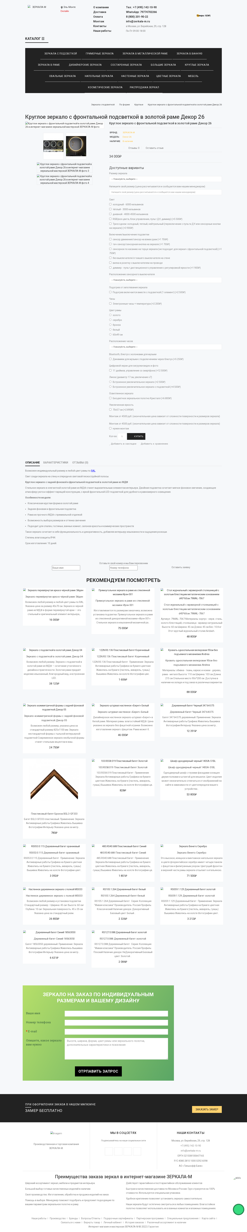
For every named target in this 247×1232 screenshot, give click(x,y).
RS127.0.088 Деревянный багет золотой (123, 938)
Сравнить (43, 609)
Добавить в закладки (123, 443)
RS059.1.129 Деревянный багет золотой (192, 895)
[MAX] (238, 1182)
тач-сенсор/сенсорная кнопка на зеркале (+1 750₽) (141, 244)
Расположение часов (121, 341)
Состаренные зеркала (126, 64)
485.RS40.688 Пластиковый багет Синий (123, 852)
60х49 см (117, 334)
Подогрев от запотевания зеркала (128, 287)
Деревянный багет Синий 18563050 (54, 938)
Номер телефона (38, 1022)
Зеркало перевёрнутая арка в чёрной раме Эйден (54, 596)
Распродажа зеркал (144, 87)
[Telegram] (239, 1196)
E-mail (32, 1031)
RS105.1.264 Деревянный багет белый (123, 895)
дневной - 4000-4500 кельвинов (130, 214)
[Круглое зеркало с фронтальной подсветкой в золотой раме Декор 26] (64, 125)
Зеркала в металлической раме (145, 53)
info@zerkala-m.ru (138, 21)
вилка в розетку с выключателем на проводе (137, 263)
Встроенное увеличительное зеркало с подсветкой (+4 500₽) (146, 387)
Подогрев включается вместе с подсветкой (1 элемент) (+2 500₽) (149, 292)
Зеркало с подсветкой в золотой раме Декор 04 (54, 656)
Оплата (98, 16)
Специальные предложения (182, 1218)
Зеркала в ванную (189, 53)
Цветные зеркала (168, 76)
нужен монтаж (120, 428)
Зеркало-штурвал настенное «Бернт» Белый (123, 711)
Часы (112, 299)
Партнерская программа (150, 1218)
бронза (116, 325)
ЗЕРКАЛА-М (129, 132)
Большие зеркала (163, 64)
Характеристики (55, 462)
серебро (117, 320)
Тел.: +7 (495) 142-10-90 (141, 7)
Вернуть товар (92, 1222)
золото (116, 315)
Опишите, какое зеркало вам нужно (44, 1042)
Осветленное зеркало (121, 393)
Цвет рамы (115, 310)
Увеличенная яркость (121, 404)
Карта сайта (208, 1218)
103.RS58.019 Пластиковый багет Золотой (122, 767)
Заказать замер (207, 1109)
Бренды (73, 1218)
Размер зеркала (118, 173)
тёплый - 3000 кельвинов (126, 209)
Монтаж (98, 21)
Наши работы (102, 30)
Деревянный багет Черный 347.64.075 (191, 711)
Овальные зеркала (62, 76)
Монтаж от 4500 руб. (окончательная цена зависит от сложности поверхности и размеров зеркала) (164, 416)
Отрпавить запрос (98, 1071)
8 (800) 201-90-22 (137, 16)
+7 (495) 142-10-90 (190, 1145)
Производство (58, 1218)
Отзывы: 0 (133, 148)
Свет (112, 199)
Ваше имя (33, 1013)
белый (116, 329)
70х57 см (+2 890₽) (123, 409)
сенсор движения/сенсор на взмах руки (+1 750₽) (140, 239)
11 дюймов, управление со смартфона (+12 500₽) (139, 370)
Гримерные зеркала (100, 53)
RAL (93, 470)
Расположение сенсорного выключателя (132, 274)
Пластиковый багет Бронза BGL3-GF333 (54, 813)
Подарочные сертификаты (118, 1218)
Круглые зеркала (197, 64)
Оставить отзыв (154, 148)
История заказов (134, 1222)
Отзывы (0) (80, 462)
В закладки (72, 609)
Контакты (99, 26)
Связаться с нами (70, 1222)
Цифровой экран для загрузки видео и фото (133, 365)
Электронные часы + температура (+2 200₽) (137, 303)
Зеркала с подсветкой (61, 53)
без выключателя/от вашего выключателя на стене (141, 258)
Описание (32, 462)
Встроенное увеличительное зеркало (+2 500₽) (138, 382)
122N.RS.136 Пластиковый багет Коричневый (123, 656)
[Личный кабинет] (201, 8)
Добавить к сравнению (154, 443)
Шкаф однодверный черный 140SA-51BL (191, 767)
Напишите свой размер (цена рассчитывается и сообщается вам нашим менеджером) (157, 186)
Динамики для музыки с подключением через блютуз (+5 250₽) (147, 359)
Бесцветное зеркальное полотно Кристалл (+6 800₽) (142, 398)
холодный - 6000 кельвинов (127, 204)
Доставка (99, 12)
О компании (101, 7)
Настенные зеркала (135, 76)
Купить (138, 436)
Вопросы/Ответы (90, 1218)
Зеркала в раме (49, 64)
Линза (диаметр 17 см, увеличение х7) (130, 377)
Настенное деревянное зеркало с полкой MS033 (54, 895)
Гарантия (153, 1226)
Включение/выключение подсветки (129, 234)
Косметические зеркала (105, 87)
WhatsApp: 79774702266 (141, 12)
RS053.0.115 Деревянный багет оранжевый (54, 852)
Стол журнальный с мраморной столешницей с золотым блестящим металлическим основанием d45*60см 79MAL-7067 (191, 609)
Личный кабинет (113, 1222)
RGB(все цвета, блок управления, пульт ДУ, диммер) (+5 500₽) (147, 219)
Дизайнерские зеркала (85, 64)
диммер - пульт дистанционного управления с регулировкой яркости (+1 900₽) (156, 267)
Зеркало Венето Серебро (191, 852)
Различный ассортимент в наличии (166, 1222)
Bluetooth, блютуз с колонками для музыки (132, 354)
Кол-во (113, 436)
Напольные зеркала (99, 76)
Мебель (193, 76)
